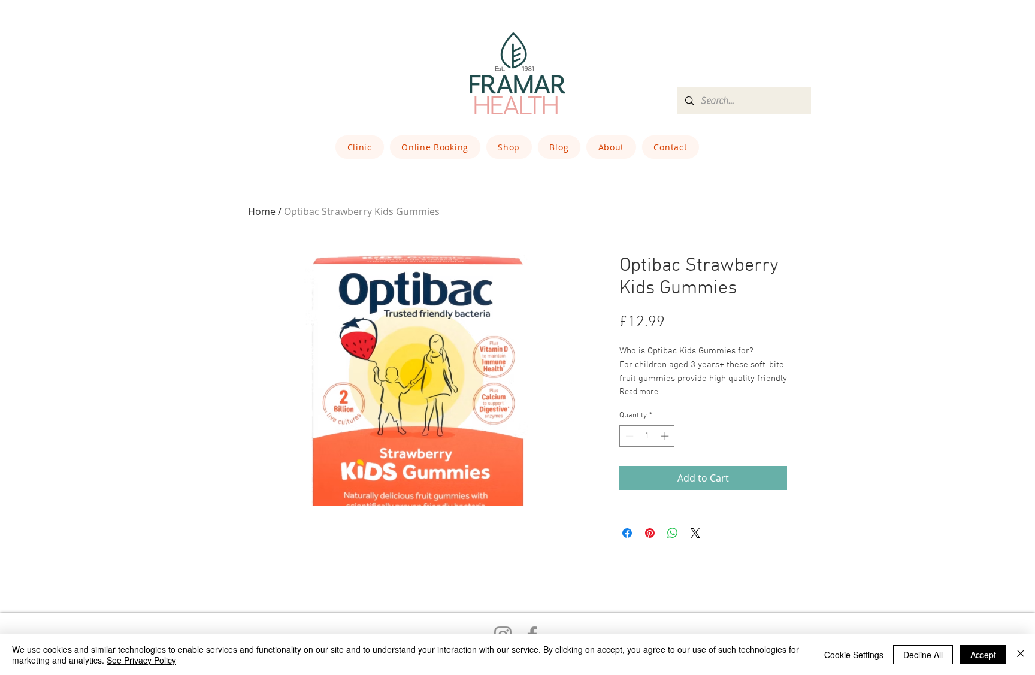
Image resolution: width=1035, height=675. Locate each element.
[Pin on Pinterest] (650, 533)
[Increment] (666, 436)
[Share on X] (695, 533)
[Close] (1020, 654)
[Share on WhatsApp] (672, 533)
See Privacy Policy (141, 660)
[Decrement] (628, 436)
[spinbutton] (647, 436)
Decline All (923, 655)
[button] (360, 147)
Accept (983, 655)
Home (262, 211)
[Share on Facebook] (627, 533)
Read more (638, 392)
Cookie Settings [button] (853, 655)
